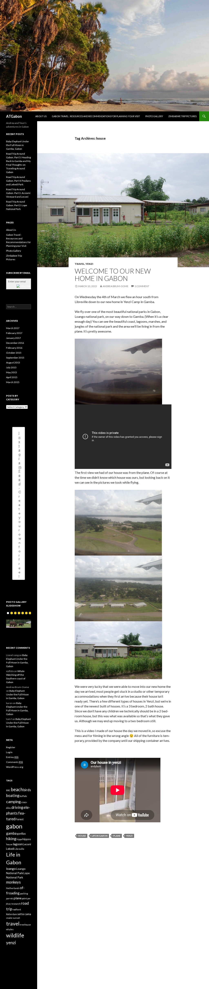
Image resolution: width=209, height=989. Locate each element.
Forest (20, 819)
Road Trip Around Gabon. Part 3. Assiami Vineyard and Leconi (18, 193)
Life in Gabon (100, 835)
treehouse (25, 924)
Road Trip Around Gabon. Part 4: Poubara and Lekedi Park (18, 180)
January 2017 (13, 337)
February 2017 (14, 333)
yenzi (129, 835)
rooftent (17, 909)
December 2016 (15, 342)
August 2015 (13, 362)
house (82, 835)
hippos (26, 839)
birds (27, 790)
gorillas (21, 833)
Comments (14, 762)
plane (116, 835)
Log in (9, 752)
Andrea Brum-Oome (115, 286)
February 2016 (14, 347)
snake (9, 918)
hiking (11, 838)
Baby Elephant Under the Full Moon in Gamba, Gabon (17, 145)
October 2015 (13, 352)
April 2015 (11, 377)
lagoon (17, 844)
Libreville (19, 849)
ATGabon (14, 116)
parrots (9, 898)
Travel (79, 263)
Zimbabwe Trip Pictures (182, 116)
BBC (8, 790)
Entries (12, 757)
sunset (16, 918)
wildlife (15, 935)
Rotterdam (11, 914)
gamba (11, 833)
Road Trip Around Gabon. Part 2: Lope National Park (16, 205)
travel (12, 924)
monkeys (13, 882)
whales (9, 929)
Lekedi (10, 848)
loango (11, 868)
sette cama (24, 914)
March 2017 (12, 328)
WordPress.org (14, 766)
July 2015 (11, 367)
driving (17, 807)
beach (17, 789)
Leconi (27, 844)
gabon (14, 826)
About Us (41, 116)
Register (10, 747)
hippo (19, 839)
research (16, 903)
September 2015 (15, 357)
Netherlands (12, 888)
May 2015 (11, 372)
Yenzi (89, 263)
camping (13, 801)
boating (12, 795)
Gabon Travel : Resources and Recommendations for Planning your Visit (96, 116)
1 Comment (142, 286)
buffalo (23, 796)
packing (24, 893)
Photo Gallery (154, 116)
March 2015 (12, 382)
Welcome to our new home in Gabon (113, 274)
